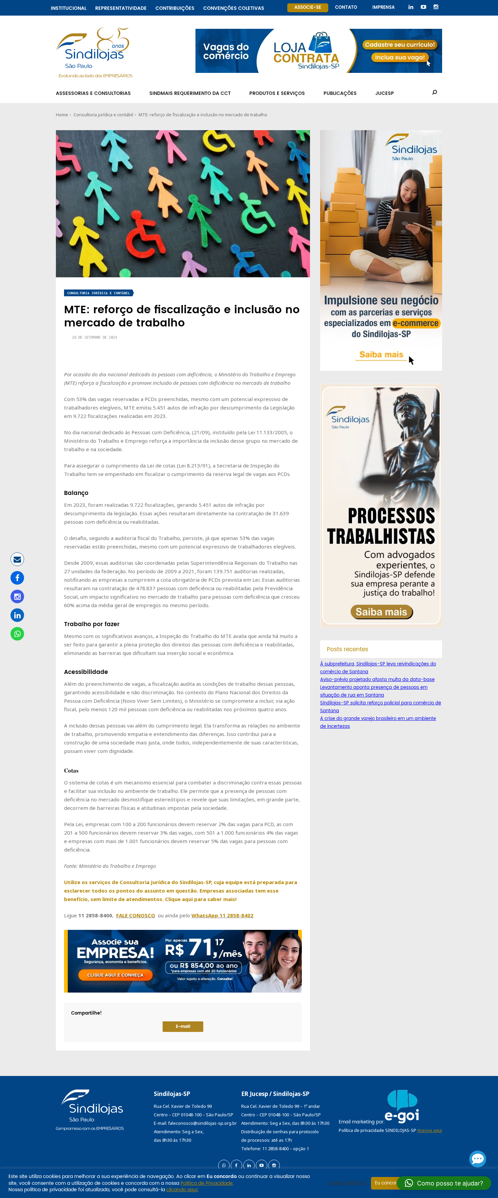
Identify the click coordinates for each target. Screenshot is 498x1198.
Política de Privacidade (207, 1183)
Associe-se (307, 7)
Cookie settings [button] (346, 1183)
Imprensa (383, 7)
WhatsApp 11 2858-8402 (222, 915)
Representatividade (121, 7)
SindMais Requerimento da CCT (190, 93)
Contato (346, 7)
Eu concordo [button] (388, 1183)
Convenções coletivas (233, 7)
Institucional (68, 7)
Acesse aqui (429, 1130)
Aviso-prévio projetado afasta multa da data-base (377, 679)
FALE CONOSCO (135, 915)
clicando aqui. (182, 1190)
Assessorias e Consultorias (93, 93)
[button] (444, 1183)
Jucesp (384, 93)
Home (62, 115)
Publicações (340, 93)
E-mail (183, 1026)
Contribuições (174, 7)
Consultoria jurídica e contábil (103, 115)
